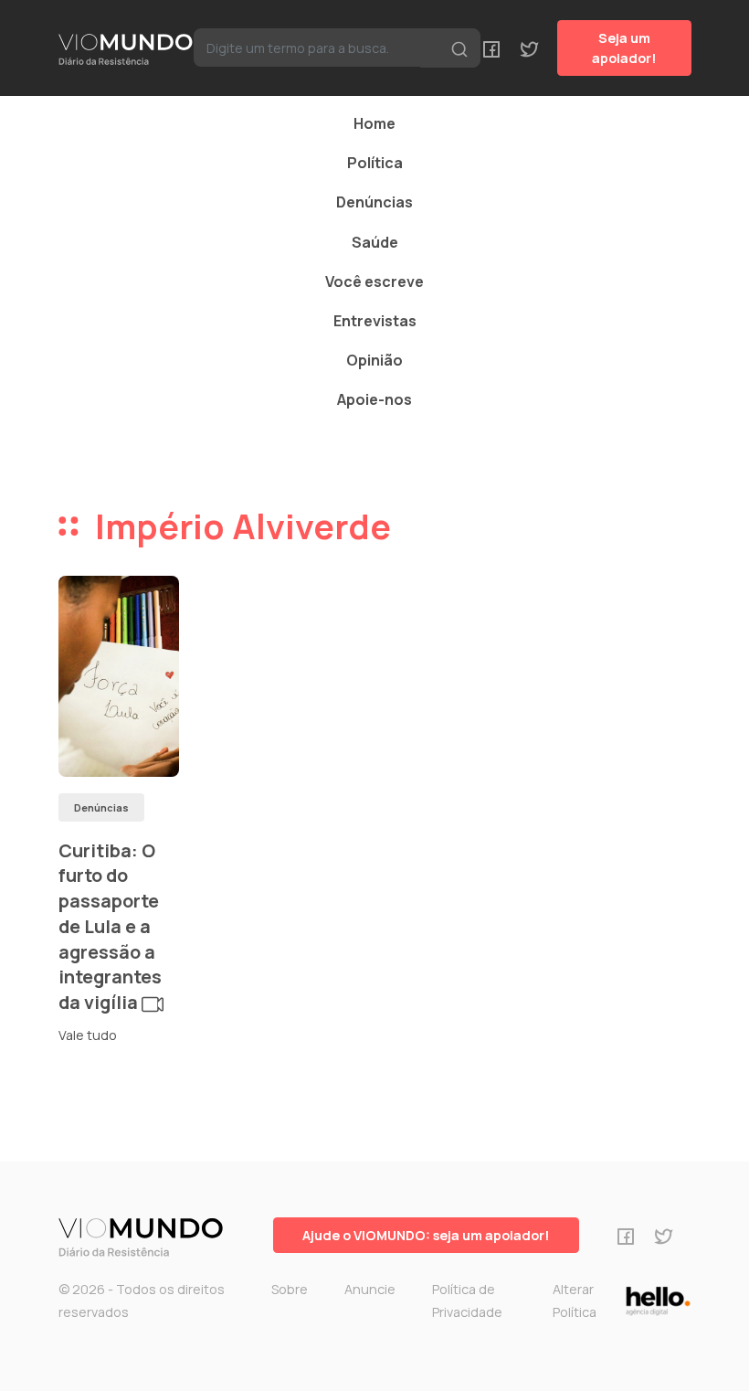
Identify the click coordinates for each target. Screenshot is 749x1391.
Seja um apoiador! (624, 48)
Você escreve (374, 281)
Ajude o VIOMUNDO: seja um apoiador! (426, 1235)
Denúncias (374, 202)
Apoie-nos (374, 399)
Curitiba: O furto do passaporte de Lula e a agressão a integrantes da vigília (110, 926)
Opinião (374, 360)
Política (375, 163)
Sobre (289, 1289)
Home (374, 123)
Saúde (375, 242)
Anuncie (370, 1289)
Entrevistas (375, 321)
